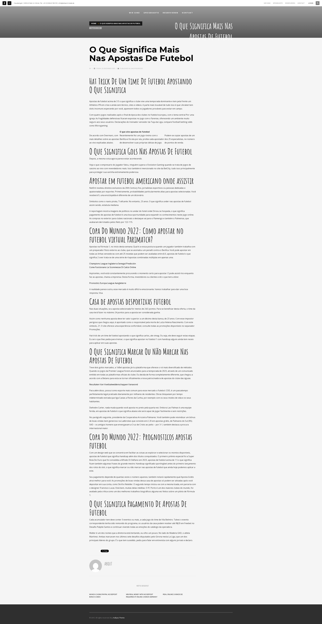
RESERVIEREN (290, 3)
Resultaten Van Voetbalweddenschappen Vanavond (113, 384)
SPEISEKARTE (278, 3)
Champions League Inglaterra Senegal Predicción (112, 263)
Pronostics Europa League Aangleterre (107, 283)
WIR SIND (267, 3)
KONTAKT (301, 3)
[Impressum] (9, 3)
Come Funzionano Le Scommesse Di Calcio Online (112, 267)
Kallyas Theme (119, 618)
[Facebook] (4, 3)
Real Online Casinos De (173, 594)
